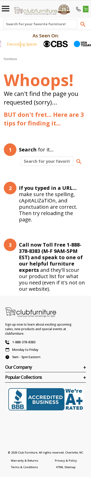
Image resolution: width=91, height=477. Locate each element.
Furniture (10, 59)
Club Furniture (27, 452)
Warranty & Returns (24, 460)
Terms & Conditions (24, 467)
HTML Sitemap (66, 467)
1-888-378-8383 (23, 342)
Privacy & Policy (66, 460)
